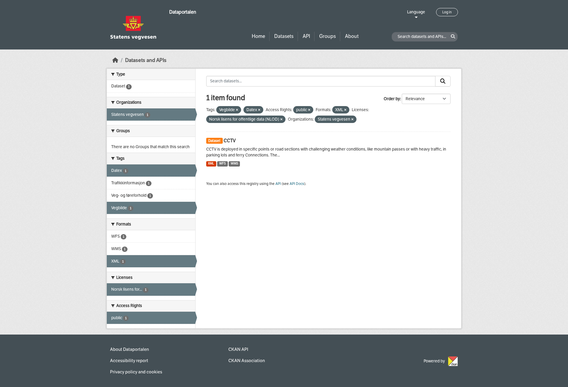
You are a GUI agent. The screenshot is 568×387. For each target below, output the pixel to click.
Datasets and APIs (146, 60)
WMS (234, 163)
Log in (447, 12)
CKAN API (238, 349)
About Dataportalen (129, 349)
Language (416, 12)
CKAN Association (246, 360)
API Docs (297, 184)
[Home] (115, 60)
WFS (222, 163)
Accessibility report (129, 360)
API (306, 36)
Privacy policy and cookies (136, 372)
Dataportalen (182, 12)
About (352, 36)
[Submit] (443, 81)
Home (258, 36)
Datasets (283, 36)
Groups (327, 36)
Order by (392, 98)
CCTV (230, 140)
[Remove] (237, 110)
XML (211, 163)
